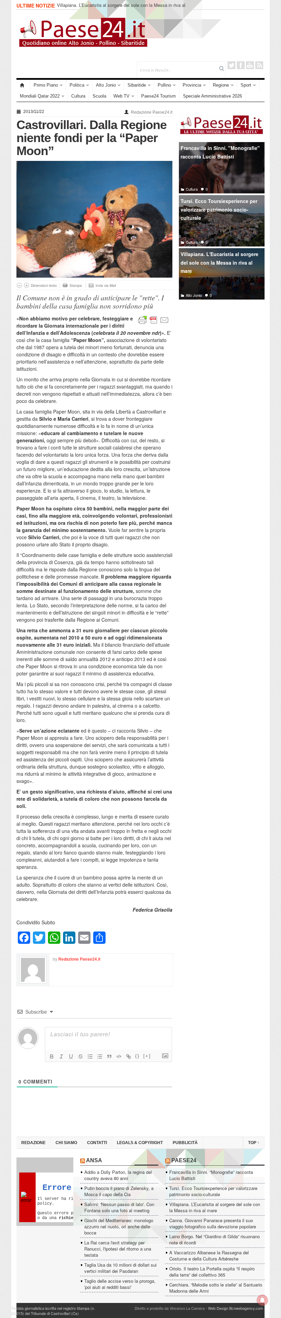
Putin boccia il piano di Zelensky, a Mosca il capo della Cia (119, 1191)
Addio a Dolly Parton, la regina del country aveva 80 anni (118, 1175)
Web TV (121, 96)
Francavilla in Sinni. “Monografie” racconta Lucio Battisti (211, 1175)
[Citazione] (109, 1056)
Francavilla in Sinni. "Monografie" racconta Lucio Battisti (220, 152)
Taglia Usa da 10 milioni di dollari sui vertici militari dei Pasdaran (120, 1268)
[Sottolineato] (71, 1056)
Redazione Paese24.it (151, 112)
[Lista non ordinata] (100, 1056)
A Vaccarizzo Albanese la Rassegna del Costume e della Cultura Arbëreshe (209, 1255)
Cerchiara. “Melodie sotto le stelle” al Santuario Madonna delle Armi (215, 1287)
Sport (246, 85)
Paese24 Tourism (158, 96)
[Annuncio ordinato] (90, 1056)
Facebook (241, 65)
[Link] (128, 1056)
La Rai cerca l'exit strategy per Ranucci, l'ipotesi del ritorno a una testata (117, 1248)
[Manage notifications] (262, 1300)
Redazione (33, 1142)
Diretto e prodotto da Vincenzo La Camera (170, 1308)
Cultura (78, 96)
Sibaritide (136, 85)
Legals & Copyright (140, 1142)
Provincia (192, 85)
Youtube (250, 65)
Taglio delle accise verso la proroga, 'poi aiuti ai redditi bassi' (120, 1284)
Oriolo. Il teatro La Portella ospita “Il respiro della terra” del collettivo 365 (212, 1271)
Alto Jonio (106, 85)
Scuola (99, 96)
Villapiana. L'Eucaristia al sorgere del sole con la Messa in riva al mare (219, 262)
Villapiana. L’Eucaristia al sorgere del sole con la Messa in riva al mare (121, 8)
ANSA (94, 1160)
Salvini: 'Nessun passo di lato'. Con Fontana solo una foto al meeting (119, 1207)
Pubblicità (185, 1142)
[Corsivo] (61, 1056)
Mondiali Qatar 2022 (40, 96)
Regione (221, 85)
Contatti (97, 1142)
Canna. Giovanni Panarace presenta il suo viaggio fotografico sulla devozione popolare (212, 1223)
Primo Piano (46, 85)
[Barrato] (80, 1056)
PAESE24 (183, 1160)
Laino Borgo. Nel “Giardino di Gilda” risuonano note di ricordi (214, 1239)
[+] (147, 1056)
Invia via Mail (106, 285)
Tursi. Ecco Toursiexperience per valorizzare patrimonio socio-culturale (219, 209)
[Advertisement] (222, 355)
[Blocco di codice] (119, 1056)
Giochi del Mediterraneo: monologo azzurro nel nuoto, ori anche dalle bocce (118, 1226)
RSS (259, 65)
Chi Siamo (66, 1142)
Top (253, 1142)
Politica (77, 85)
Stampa (76, 285)
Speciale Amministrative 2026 (212, 96)
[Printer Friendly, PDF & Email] (153, 319)
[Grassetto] (52, 1056)
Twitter (231, 65)
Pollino (164, 85)
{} (137, 1056)
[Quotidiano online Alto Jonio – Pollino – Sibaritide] (23, 85)
